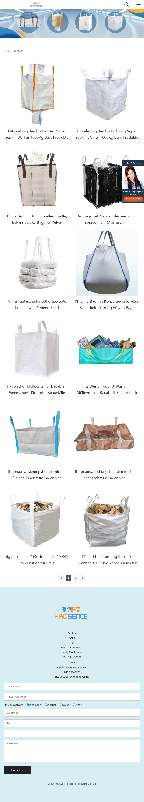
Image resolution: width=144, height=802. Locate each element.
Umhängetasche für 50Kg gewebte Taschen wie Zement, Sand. (37, 304)
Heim (7, 51)
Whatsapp (35, 704)
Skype (65, 704)
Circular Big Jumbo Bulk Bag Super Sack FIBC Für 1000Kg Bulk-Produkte (107, 134)
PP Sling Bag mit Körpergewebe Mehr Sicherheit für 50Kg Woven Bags (107, 304)
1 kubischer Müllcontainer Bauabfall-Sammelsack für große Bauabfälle (37, 389)
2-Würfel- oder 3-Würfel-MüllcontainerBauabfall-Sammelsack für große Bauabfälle (107, 393)
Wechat (51, 704)
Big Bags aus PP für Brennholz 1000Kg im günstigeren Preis (37, 559)
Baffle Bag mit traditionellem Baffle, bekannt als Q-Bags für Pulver (37, 219)
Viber (78, 704)
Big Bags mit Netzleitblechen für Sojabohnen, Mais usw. (104, 219)
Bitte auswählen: (14, 704)
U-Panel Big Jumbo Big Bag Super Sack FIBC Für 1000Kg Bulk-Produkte (37, 134)
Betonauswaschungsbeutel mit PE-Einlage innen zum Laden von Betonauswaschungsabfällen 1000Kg (37, 478)
